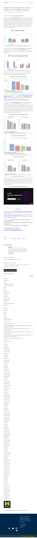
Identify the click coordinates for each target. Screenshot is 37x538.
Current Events (7, 292)
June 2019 (6, 424)
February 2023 (6, 381)
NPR (16, 20)
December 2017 (7, 440)
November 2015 (7, 459)
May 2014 (5, 481)
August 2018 (6, 436)
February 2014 (6, 486)
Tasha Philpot (22, 48)
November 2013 (7, 491)
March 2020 (6, 410)
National (5, 310)
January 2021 (6, 394)
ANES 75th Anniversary (8, 285)
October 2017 (6, 443)
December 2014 (7, 468)
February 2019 (6, 429)
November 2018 (7, 433)
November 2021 (7, 388)
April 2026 (6, 346)
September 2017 (7, 445)
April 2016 (6, 457)
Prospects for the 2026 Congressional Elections (13, 338)
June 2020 (6, 404)
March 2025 (6, 358)
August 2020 (6, 402)
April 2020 (6, 408)
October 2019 (6, 417)
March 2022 (6, 386)
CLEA (5, 289)
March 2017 (6, 450)
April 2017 (6, 449)
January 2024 (6, 372)
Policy (5, 312)
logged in (11, 259)
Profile (5, 313)
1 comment (20, 12)
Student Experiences (8, 319)
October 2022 (6, 383)
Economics (6, 294)
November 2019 (7, 415)
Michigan (5, 308)
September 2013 (7, 495)
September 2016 (7, 454)
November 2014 (7, 470)
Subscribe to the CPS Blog (10, 270)
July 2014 (5, 477)
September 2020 (7, 401)
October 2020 (6, 399)
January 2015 (6, 466)
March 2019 (6, 427)
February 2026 (7, 349)
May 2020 (6, 406)
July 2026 (5, 342)
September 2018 (7, 434)
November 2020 (7, 397)
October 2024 (6, 362)
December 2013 (7, 489)
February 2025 (6, 360)
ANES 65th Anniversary (8, 283)
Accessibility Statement (31, 537)
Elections (11, 12)
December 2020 (7, 395)
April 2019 (6, 426)
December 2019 (7, 413)
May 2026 (6, 344)
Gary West (10, 247)
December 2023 (7, 374)
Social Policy (6, 317)
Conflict (5, 290)
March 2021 (6, 392)
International (6, 305)
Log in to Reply (11, 253)
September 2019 (7, 418)
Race (17, 12)
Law (4, 306)
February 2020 (7, 411)
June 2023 (6, 378)
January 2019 (6, 431)
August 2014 (6, 475)
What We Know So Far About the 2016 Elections (13, 214)
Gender (14, 12)
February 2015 (6, 465)
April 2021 (6, 390)
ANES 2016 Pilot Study (16, 102)
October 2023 (6, 376)
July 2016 (5, 456)
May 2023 (6, 379)
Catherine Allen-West (18, 15)
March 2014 (6, 484)
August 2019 (6, 420)
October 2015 (6, 461)
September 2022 (7, 385)
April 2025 (6, 356)
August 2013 (6, 496)
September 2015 (7, 463)
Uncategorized (7, 321)
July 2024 (6, 363)
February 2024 (7, 370)
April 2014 (6, 482)
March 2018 (6, 438)
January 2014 (6, 488)
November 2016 (7, 452)
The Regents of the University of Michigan (19, 510)
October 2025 (6, 353)
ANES (9, 12)
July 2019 (5, 422)
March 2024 (6, 369)
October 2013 (6, 493)
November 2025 (7, 351)
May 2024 (6, 365)
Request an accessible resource (29, 536)
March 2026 (6, 347)
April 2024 (6, 367)
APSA (5, 287)
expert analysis (7, 298)
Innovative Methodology (9, 303)
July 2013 (5, 498)
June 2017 (6, 447)
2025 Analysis (6, 280)
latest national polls (15, 17)
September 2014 (7, 473)
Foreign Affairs (7, 299)
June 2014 (6, 479)
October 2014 (6, 472)
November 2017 (7, 441)
